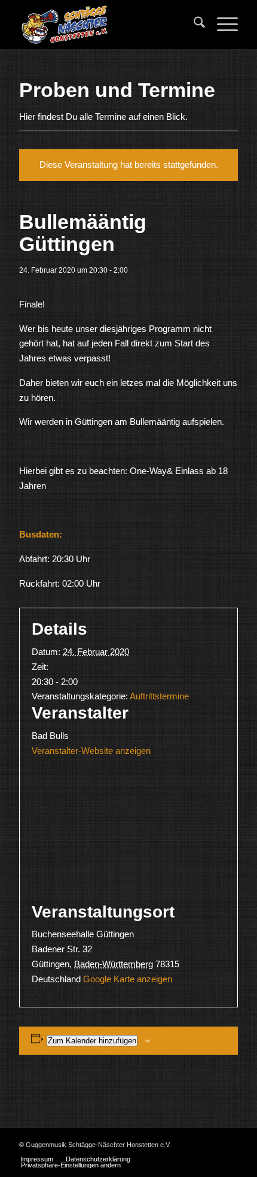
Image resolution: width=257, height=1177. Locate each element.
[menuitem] (193, 25)
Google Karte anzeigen (127, 979)
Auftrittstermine (159, 696)
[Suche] (193, 25)
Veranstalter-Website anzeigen (91, 751)
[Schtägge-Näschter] (106, 25)
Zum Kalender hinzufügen (92, 1040)
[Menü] (221, 25)
